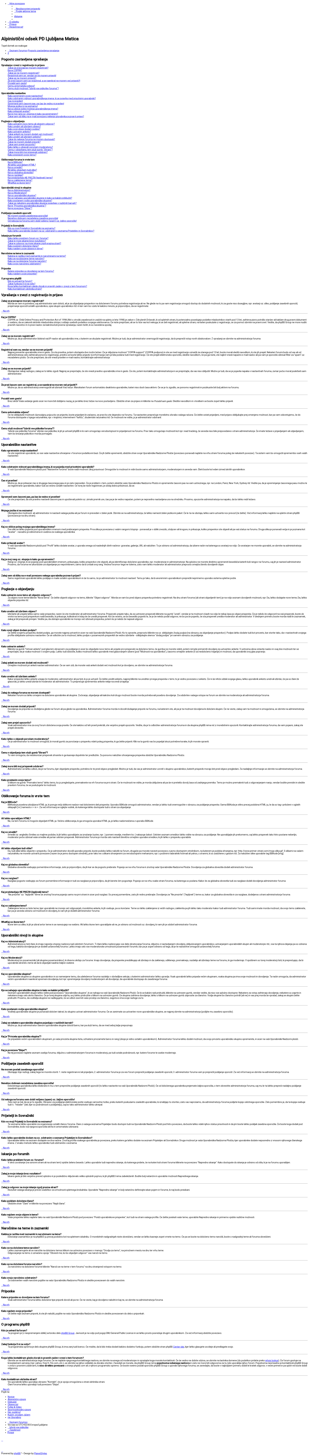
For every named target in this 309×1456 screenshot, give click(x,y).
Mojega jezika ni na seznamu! (23, 106)
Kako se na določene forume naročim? (27, 261)
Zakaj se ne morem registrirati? (23, 73)
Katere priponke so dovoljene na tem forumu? (31, 271)
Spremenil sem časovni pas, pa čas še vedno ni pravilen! (36, 103)
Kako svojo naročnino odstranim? (24, 263)
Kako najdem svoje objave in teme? (25, 248)
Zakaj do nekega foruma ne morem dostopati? (31, 139)
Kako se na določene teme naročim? (26, 258)
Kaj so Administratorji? (19, 190)
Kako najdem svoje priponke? (22, 273)
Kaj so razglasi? (15, 175)
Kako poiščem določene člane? (23, 246)
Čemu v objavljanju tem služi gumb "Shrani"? (30, 149)
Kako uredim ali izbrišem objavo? (24, 126)
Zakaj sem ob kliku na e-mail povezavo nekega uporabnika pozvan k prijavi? (46, 116)
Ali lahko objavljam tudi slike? (22, 170)
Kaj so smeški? (15, 167)
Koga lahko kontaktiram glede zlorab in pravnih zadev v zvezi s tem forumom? (47, 286)
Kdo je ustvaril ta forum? (20, 281)
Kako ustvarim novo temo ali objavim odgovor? (31, 124)
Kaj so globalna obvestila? (21, 172)
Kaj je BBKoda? (15, 162)
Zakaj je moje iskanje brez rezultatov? (27, 241)
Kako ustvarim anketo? (19, 131)
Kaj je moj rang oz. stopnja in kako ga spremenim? (33, 114)
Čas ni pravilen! (15, 101)
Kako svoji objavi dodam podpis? (24, 129)
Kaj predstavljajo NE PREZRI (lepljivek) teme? (30, 177)
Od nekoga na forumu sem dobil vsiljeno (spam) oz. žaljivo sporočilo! (42, 221)
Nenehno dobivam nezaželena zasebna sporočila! (33, 218)
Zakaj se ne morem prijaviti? (22, 78)
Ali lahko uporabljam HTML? (22, 165)
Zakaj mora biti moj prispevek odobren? (28, 152)
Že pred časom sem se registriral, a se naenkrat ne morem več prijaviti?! (44, 80)
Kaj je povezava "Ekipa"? (20, 208)
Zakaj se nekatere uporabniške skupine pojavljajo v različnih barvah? (42, 203)
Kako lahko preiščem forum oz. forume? (28, 238)
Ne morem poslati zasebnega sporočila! (28, 215)
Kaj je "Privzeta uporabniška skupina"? (27, 205)
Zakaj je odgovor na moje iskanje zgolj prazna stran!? (34, 243)
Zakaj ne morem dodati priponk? (24, 142)
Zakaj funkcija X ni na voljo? (21, 283)
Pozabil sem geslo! (17, 83)
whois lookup (271, 1360)
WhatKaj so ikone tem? (19, 183)
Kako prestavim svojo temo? (22, 155)
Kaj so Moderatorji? (17, 193)
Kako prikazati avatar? (19, 111)
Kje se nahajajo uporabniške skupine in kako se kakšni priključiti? (40, 198)
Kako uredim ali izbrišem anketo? (24, 136)
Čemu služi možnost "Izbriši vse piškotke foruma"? (33, 88)
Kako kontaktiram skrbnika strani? (25, 289)
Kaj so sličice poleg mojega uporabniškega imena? (33, 108)
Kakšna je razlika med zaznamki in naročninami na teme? (37, 256)
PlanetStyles (40, 1453)
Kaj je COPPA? (15, 70)
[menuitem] (27, 8)
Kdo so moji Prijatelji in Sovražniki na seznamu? (31, 228)
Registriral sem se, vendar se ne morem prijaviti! (32, 75)
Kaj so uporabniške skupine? (22, 195)
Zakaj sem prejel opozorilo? (22, 144)
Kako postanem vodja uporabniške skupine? (30, 200)
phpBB (17, 1453)
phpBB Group (68, 1333)
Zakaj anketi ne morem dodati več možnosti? (30, 134)
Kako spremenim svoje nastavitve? (25, 96)
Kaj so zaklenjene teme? (20, 180)
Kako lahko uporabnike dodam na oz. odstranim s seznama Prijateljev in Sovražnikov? (51, 231)
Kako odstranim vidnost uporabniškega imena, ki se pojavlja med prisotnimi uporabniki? (52, 98)
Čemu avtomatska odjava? (21, 86)
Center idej (178, 1346)
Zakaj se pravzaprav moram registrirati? (28, 68)
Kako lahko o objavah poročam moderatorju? (30, 147)
